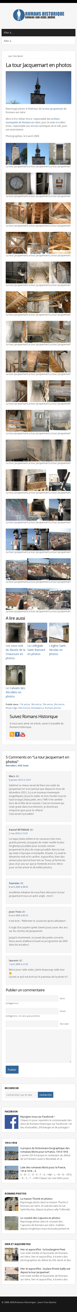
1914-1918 (11, 1143)
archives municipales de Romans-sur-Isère (33, 120)
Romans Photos (15, 1193)
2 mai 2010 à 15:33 (18, 833)
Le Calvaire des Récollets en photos (15, 692)
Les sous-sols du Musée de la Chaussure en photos (15, 652)
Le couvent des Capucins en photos (40, 1218)
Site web (64, 1023)
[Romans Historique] (38, 20)
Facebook (11, 1111)
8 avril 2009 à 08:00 (18, 887)
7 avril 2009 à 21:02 (18, 964)
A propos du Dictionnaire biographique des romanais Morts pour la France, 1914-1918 (44, 1150)
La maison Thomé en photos (36, 1198)
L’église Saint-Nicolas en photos (58, 650)
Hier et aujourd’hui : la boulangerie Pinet (42, 1249)
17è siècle (25, 704)
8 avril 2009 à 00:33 (18, 915)
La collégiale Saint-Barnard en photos (36, 650)
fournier (14, 883)
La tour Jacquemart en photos (38, 65)
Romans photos (53, 708)
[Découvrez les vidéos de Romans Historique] (22, 734)
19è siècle (47, 704)
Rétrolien (11, 765)
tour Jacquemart (54, 108)
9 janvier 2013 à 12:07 (20, 779)
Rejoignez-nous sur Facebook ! (37, 1116)
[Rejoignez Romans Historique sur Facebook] (17, 734)
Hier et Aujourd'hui (18, 1244)
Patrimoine (24, 708)
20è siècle (59, 704)
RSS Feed (23, 765)
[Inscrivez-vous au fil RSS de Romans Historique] (12, 734)
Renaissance (37, 708)
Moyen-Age (11, 708)
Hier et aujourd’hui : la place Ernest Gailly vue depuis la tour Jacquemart (45, 1270)
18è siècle (36, 704)
